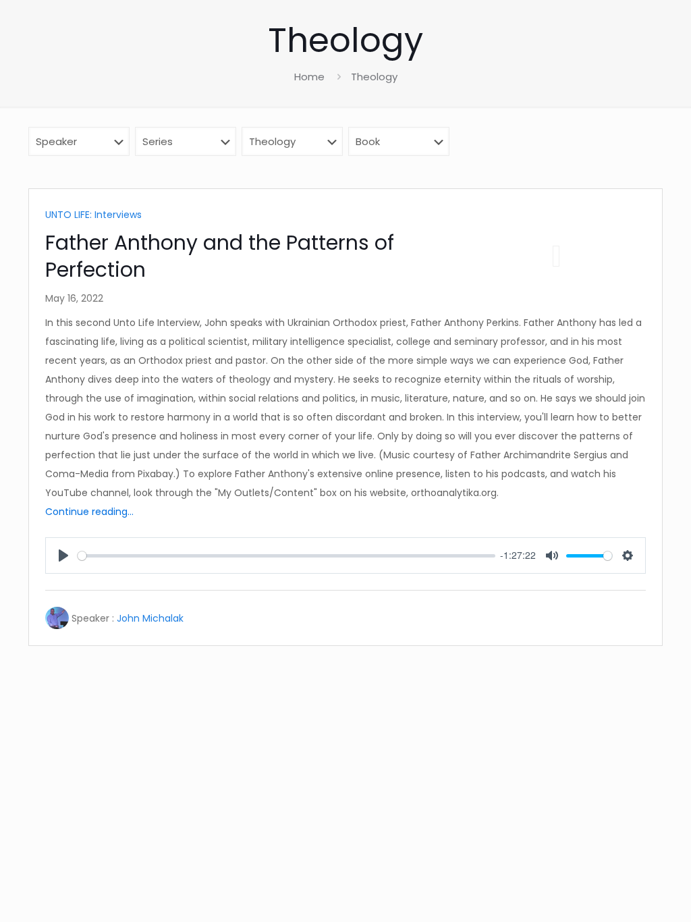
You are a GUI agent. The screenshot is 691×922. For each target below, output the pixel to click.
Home (309, 77)
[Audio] (556, 256)
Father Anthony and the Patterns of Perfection (219, 256)
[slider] (286, 555)
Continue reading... (89, 511)
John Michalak (150, 618)
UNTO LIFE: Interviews (93, 214)
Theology (374, 77)
